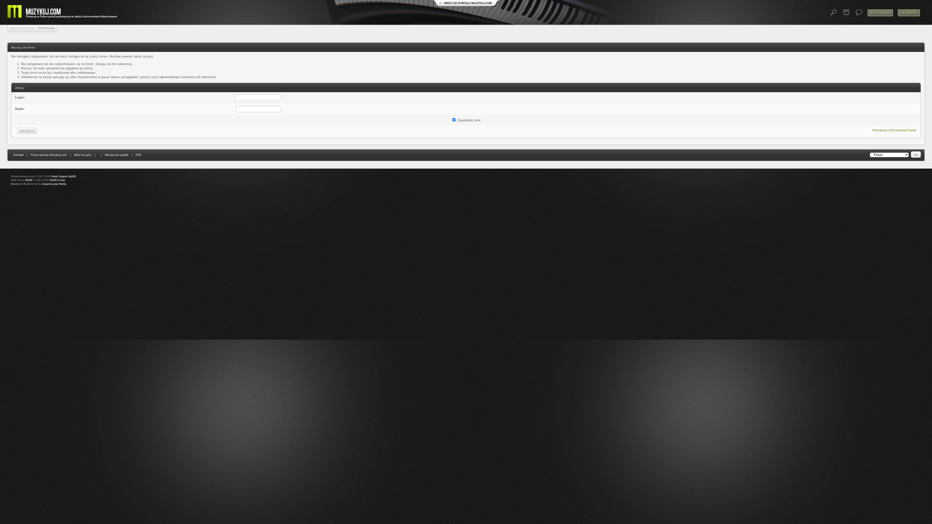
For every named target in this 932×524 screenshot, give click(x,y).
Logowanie (909, 13)
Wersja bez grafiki (116, 155)
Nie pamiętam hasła (903, 130)
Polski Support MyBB (63, 176)
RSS (138, 155)
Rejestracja (880, 13)
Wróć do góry (83, 155)
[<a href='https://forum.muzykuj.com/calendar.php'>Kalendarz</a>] (846, 12)
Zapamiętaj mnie (468, 120)
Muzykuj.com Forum (22, 28)
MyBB (28, 180)
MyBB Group (57, 180)
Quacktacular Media (54, 183)
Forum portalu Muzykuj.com (49, 155)
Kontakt (19, 155)
